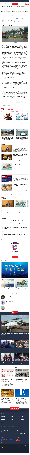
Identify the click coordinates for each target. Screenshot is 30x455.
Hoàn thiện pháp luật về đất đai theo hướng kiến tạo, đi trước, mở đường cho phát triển (15, 228)
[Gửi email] (24, 18)
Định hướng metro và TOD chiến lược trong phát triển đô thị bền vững (7, 379)
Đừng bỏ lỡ (4, 198)
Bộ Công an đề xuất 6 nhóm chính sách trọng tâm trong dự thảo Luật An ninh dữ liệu (22, 138)
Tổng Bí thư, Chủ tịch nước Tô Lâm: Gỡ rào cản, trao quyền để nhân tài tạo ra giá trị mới (22, 122)
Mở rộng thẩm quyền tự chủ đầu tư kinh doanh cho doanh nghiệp (7, 349)
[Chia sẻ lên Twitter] (22, 18)
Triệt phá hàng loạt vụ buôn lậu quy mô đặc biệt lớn (7, 363)
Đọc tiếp (3, 144)
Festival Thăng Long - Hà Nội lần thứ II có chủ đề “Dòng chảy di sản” (22, 363)
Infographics (14, 426)
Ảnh (1, 426)
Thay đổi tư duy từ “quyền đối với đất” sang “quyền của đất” (20, 185)
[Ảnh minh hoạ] (15, 26)
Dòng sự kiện (15, 367)
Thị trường (23, 6)
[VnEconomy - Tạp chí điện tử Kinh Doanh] (14, 408)
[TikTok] (9, 440)
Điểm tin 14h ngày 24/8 (9, 296)
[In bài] (2, 18)
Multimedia (4, 260)
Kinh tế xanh (18, 6)
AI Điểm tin (14, 293)
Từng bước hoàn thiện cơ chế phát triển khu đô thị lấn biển (12, 223)
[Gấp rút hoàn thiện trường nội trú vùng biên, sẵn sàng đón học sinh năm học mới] (22, 344)
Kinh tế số (14, 6)
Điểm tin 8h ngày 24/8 (9, 306)
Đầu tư (7, 6)
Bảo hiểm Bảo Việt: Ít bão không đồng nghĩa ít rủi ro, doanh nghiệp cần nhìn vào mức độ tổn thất (7, 138)
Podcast (10, 426)
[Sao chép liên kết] (25, 18)
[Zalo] (11, 440)
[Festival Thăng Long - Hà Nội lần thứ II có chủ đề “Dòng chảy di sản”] (22, 357)
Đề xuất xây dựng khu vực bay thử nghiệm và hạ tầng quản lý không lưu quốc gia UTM (15, 334)
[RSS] (1, 442)
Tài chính (10, 6)
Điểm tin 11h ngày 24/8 (9, 301)
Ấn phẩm (15, 239)
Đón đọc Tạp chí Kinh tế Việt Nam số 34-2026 (20, 176)
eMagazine (5, 426)
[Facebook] (1, 440)
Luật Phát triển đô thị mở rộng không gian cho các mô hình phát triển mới (20, 155)
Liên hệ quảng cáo (22, 433)
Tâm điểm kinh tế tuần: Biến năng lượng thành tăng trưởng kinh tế (8, 288)
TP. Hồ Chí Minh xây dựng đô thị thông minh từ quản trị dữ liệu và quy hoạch (15, 220)
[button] (21, 214)
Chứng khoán (2, 111)
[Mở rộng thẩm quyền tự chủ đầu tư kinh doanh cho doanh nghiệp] (7, 344)
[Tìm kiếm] (3, 3)
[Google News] (18, 18)
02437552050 (18, 431)
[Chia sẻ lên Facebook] (21, 18)
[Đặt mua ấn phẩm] (27, 3)
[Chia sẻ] (27, 18)
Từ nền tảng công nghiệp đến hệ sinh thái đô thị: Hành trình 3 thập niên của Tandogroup (20, 164)
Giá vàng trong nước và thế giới (7, 398)
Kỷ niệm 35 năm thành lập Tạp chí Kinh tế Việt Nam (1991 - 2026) (22, 379)
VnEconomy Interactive (20, 398)
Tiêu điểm (3, 6)
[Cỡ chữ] (4, 18)
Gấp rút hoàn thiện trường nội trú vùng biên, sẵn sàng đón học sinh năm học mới (21, 350)
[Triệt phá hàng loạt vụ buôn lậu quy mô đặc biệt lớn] (7, 357)
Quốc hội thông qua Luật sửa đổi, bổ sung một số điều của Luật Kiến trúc (20, 146)
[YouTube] (6, 440)
